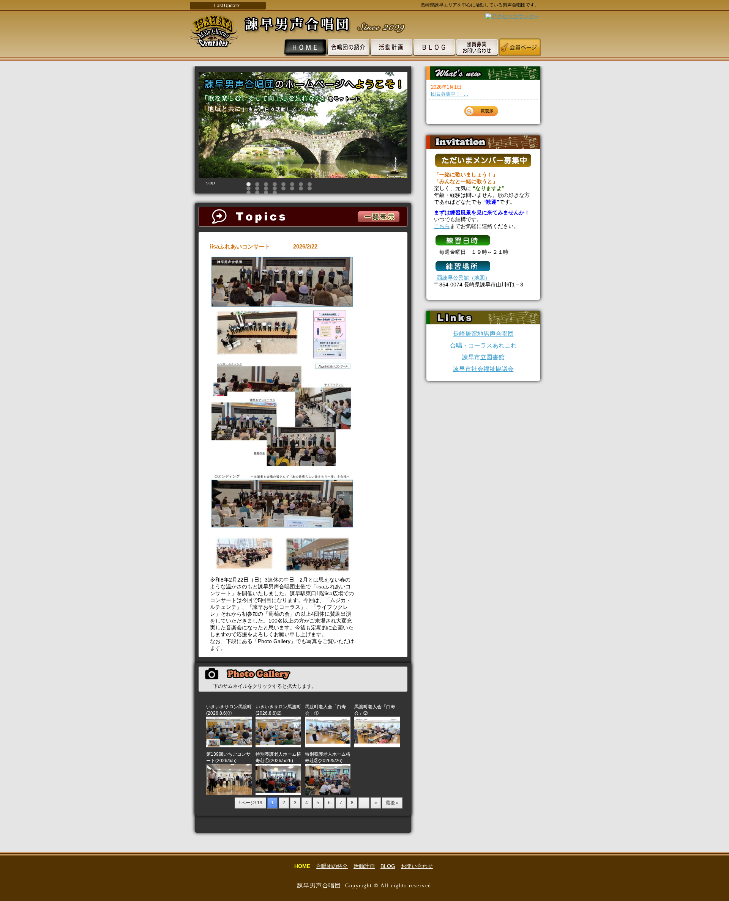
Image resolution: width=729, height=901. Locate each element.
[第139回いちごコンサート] (229, 793)
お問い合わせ (417, 866)
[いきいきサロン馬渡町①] (229, 745)
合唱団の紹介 (332, 866)
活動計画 (364, 866)
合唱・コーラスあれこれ (483, 345)
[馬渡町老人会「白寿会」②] (377, 745)
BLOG (387, 866)
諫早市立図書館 (483, 357)
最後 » (392, 802)
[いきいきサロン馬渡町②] (278, 745)
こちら (442, 226)
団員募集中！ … (450, 94)
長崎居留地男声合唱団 (483, 333)
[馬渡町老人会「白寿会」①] (327, 745)
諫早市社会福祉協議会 (483, 369)
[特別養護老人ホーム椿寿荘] (278, 793)
